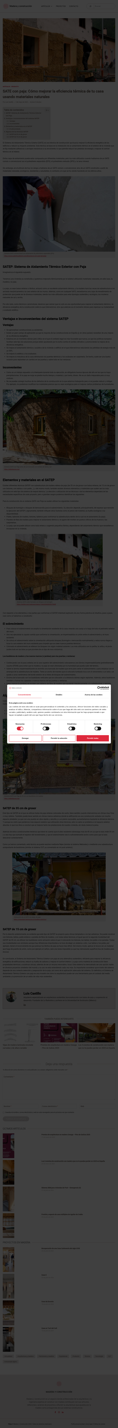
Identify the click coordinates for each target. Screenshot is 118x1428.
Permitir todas (92, 738)
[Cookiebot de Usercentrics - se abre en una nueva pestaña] (99, 688)
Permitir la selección (59, 738)
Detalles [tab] (59, 695)
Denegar (25, 738)
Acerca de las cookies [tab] (93, 695)
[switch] (46, 728)
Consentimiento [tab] (24, 695)
